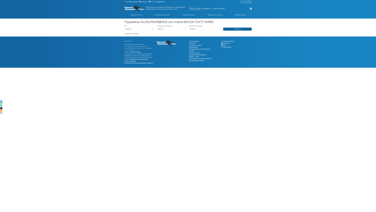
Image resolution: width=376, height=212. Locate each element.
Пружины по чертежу (215, 15)
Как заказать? (206, 8)
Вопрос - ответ (194, 56)
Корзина (243, 2)
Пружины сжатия (136, 15)
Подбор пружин (240, 15)
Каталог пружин (195, 8)
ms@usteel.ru (160, 1)
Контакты (192, 43)
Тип (125, 26)
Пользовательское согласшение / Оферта (138, 63)
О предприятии (194, 41)
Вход (249, 2)
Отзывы (191, 51)
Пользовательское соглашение (199, 49)
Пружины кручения (188, 15)
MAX (151, 1)
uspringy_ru (144, 1)
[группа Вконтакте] (251, 9)
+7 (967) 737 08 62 (132, 1)
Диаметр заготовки (195, 26)
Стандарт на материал (164, 26)
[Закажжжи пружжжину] (134, 8)
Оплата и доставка (218, 8)
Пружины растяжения (162, 15)
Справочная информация (197, 54)
